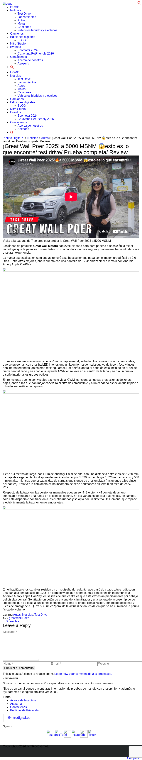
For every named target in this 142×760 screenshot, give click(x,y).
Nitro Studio (18, 43)
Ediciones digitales (22, 36)
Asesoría (23, 63)
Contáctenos (18, 56)
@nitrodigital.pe (19, 718)
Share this (12, 621)
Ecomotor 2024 (28, 50)
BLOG (22, 40)
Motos (22, 23)
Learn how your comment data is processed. (83, 673)
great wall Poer (19, 618)
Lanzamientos (27, 16)
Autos (21, 20)
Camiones (24, 26)
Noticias (15, 10)
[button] (139, 2)
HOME (14, 7)
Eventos (15, 46)
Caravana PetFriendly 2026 (36, 53)
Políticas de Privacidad (25, 710)
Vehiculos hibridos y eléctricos (37, 30)
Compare (133, 758)
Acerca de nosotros (30, 60)
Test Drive (24, 13)
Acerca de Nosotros (23, 700)
